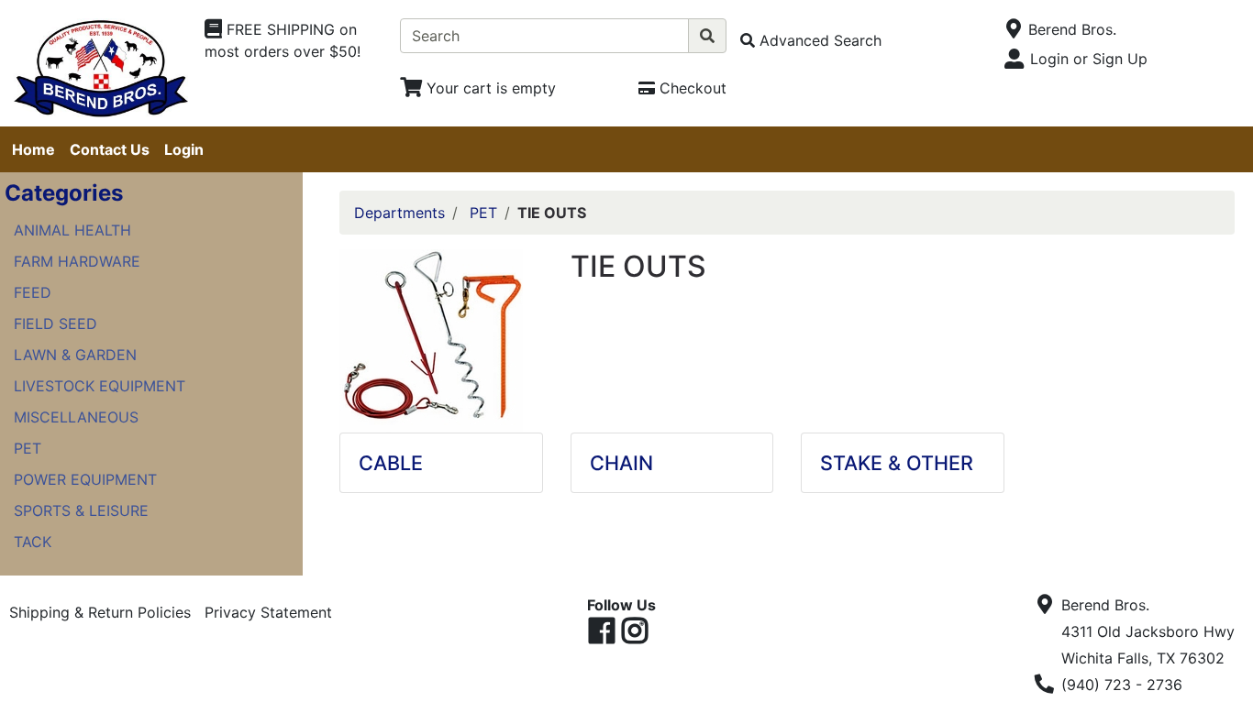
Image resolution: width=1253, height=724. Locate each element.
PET (27, 448)
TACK (32, 541)
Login (184, 149)
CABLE (391, 463)
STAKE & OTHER (896, 463)
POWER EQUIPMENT (85, 479)
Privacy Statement (268, 612)
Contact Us (110, 149)
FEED (32, 292)
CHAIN (621, 463)
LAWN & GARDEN (75, 355)
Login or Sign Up (1089, 58)
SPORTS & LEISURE (81, 510)
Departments (399, 212)
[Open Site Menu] (1013, 29)
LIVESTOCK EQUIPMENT (99, 386)
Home (33, 149)
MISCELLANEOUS (76, 417)
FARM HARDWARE (77, 261)
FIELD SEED (55, 323)
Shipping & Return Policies (100, 612)
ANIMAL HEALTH (72, 230)
